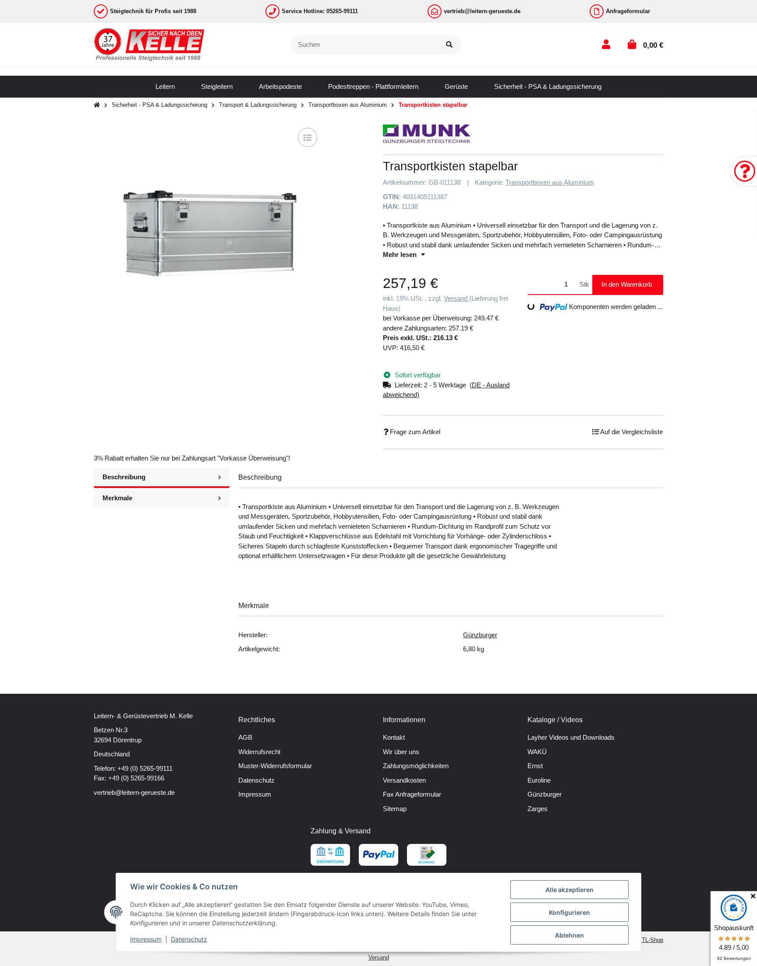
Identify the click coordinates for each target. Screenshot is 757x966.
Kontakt (394, 737)
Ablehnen (569, 935)
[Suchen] (449, 45)
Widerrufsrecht (259, 751)
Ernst (535, 765)
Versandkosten (404, 780)
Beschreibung (124, 477)
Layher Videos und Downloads (571, 737)
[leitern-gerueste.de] (149, 44)
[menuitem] (165, 87)
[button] (606, 44)
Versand (456, 298)
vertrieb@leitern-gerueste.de (134, 792)
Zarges (537, 808)
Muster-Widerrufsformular (275, 765)
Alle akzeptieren (569, 889)
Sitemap (395, 808)
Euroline (539, 780)
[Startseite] (97, 105)
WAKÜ (537, 751)
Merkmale (117, 498)
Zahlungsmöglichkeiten (416, 765)
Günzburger (480, 635)
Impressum (254, 794)
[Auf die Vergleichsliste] (307, 137)
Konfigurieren (569, 912)
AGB (245, 737)
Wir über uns (401, 751)
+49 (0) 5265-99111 (145, 768)
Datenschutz (256, 780)
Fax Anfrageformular (412, 794)
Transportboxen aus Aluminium (550, 182)
